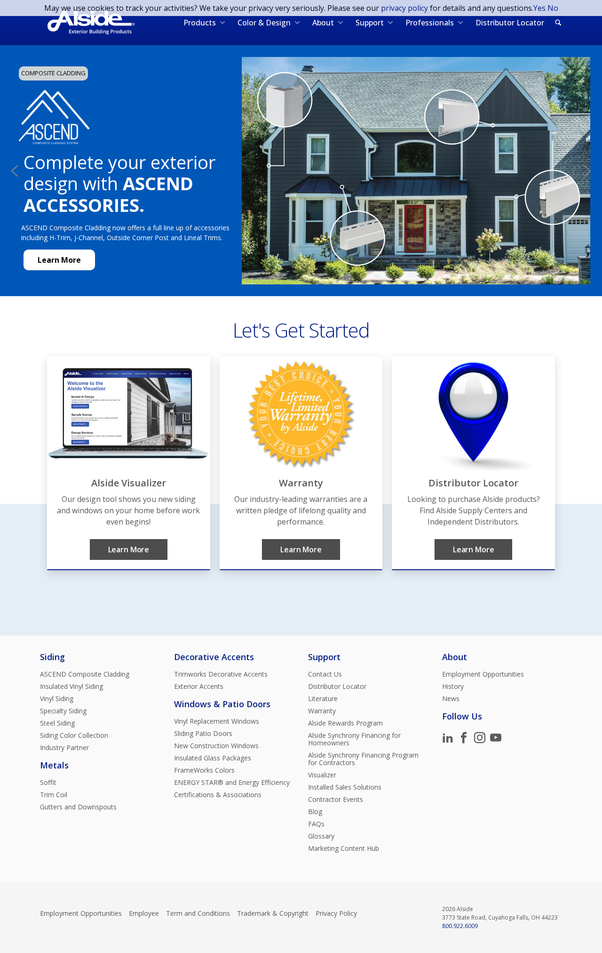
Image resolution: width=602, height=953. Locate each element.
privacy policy (404, 8)
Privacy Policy (336, 913)
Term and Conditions (198, 913)
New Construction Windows (216, 746)
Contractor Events (335, 799)
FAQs (316, 824)
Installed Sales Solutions (344, 787)
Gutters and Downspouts (78, 807)
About (323, 22)
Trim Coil (53, 795)
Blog (315, 812)
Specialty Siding (63, 711)
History (453, 686)
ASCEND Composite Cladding (84, 674)
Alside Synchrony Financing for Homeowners (354, 739)
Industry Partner (64, 747)
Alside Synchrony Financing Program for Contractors (363, 759)
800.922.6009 (460, 926)
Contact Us (325, 674)
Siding (52, 656)
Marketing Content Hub (343, 848)
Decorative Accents (214, 656)
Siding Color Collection (74, 735)
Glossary (321, 836)
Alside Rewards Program (345, 723)
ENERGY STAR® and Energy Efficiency (232, 782)
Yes (539, 8)
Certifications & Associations (217, 795)
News (450, 699)
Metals (54, 765)
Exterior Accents (198, 686)
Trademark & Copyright (273, 913)
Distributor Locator (509, 22)
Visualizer (322, 775)
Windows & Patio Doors (222, 704)
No (552, 8)
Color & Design (264, 22)
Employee (144, 913)
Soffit (48, 782)
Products (199, 22)
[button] (14, 170)
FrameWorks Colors (204, 770)
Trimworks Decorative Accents (221, 674)
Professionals (429, 22)
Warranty (322, 711)
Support (370, 22)
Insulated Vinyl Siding (71, 686)
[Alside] (91, 22)
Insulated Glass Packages (212, 758)
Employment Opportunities (483, 674)
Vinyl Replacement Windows (216, 721)
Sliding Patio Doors (203, 733)
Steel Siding (57, 723)
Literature (323, 699)
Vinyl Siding (56, 699)
